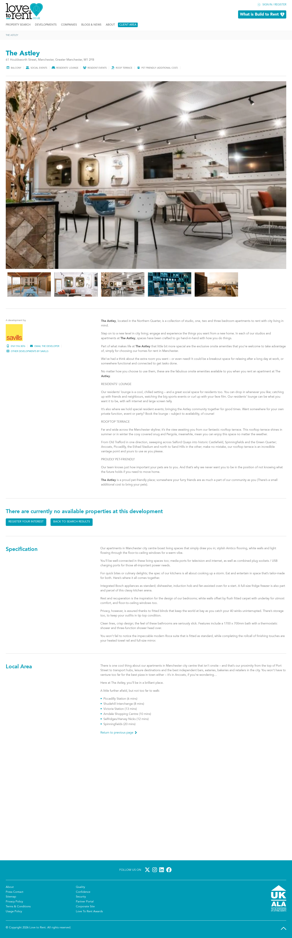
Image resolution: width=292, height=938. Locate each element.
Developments (46, 26)
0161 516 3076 (18, 347)
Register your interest (26, 522)
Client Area (127, 26)
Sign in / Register (274, 5)
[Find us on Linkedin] (162, 870)
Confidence (83, 892)
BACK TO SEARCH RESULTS (71, 522)
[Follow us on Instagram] (155, 870)
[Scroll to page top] (283, 929)
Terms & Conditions (18, 907)
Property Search (18, 26)
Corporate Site (85, 907)
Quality (80, 888)
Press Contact (14, 892)
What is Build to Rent (259, 15)
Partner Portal (85, 902)
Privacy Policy (14, 902)
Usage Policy (14, 912)
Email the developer (46, 347)
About (110, 26)
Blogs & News (91, 26)
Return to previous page (116, 733)
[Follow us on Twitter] (148, 870)
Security (81, 897)
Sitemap (11, 897)
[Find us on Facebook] (169, 870)
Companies (69, 26)
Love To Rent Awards (89, 912)
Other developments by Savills (29, 352)
